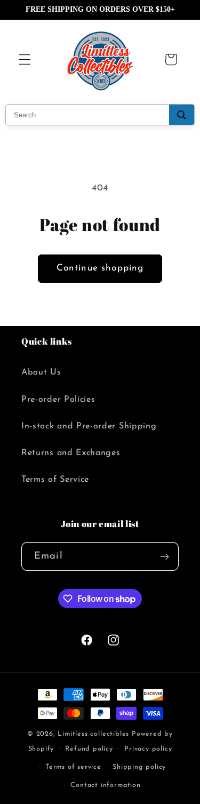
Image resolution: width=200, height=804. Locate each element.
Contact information (105, 785)
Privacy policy (148, 749)
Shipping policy (139, 767)
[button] (24, 59)
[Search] (181, 115)
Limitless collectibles (95, 734)
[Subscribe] (164, 556)
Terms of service (73, 767)
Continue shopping (100, 268)
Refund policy (89, 749)
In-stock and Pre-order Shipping (88, 426)
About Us (41, 372)
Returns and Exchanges (71, 453)
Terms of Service (55, 479)
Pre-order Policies (58, 399)
